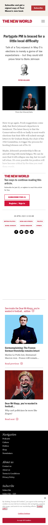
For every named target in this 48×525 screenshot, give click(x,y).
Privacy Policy (8, 477)
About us (6, 470)
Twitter (21, 232)
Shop (4, 449)
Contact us (6, 466)
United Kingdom (26, 225)
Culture (5, 442)
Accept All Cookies (24, 520)
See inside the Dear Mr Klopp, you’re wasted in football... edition (22, 309)
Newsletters (7, 453)
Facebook (16, 232)
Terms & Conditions (11, 473)
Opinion (39, 225)
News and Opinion (26, 221)
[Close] (45, 498)
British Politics (9, 221)
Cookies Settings (24, 514)
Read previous (12, 363)
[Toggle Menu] (43, 21)
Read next (10, 419)
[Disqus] (24, 268)
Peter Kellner (24, 80)
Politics (40, 221)
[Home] (17, 21)
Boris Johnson (10, 225)
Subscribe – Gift (9, 494)
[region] (24, 510)
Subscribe (38, 8)
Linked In (27, 232)
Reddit (32, 232)
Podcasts (6, 438)
